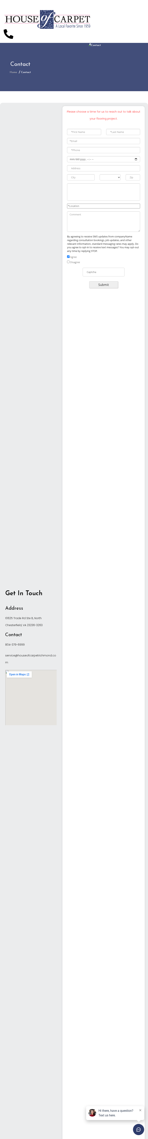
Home (13, 72)
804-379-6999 (15, 645)
